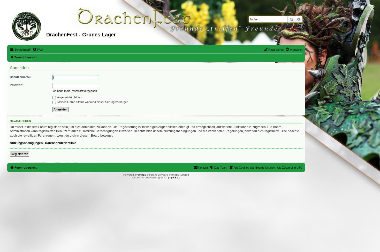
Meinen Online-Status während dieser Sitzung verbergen (92, 102)
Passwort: (17, 84)
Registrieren (19, 154)
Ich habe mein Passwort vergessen (74, 90)
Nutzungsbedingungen (26, 143)
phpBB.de (174, 177)
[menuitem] (38, 49)
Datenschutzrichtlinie (60, 143)
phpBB (142, 174)
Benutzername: (20, 76)
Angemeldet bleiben (69, 97)
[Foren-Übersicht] (27, 26)
